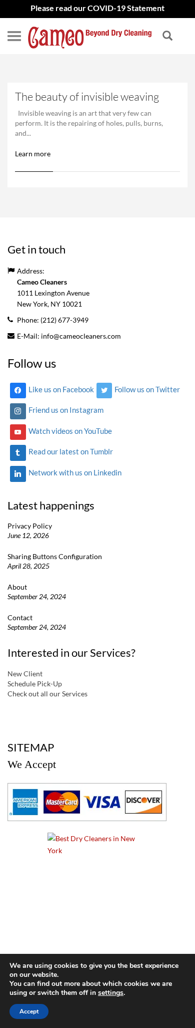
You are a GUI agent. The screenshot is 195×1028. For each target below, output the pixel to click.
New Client (25, 673)
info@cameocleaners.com (81, 336)
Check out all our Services (48, 693)
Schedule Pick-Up (35, 683)
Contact (20, 617)
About (17, 587)
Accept (29, 1011)
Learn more (32, 153)
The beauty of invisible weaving (87, 96)
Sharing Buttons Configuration (55, 556)
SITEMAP (31, 747)
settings (111, 992)
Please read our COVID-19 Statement (97, 8)
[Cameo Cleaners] (90, 36)
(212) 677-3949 (64, 320)
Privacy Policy (30, 526)
